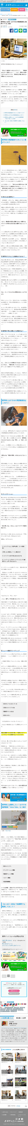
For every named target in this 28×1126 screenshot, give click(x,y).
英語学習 (2, 1010)
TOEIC (7, 1010)
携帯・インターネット (5, 1011)
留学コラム (10, 14)
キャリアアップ (14, 1010)
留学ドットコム (3, 14)
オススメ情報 (13, 1011)
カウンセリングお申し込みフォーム (11, 945)
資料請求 (21, 1112)
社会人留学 (22, 1007)
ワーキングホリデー (8, 1007)
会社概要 (4, 1114)
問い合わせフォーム (7, 943)
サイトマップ (13, 1112)
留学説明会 (13, 1114)
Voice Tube (7, 830)
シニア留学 (9, 1008)
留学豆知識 (21, 1010)
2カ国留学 (16, 1007)
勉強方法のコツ (12, 19)
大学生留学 (3, 1008)
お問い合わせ (5, 1112)
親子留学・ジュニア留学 (17, 1008)
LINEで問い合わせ (7, 940)
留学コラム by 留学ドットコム (26, 5)
